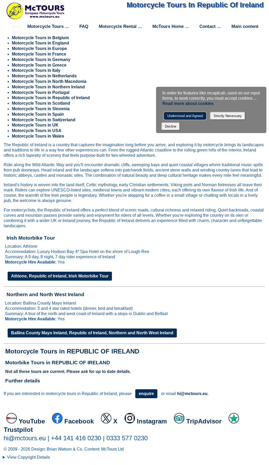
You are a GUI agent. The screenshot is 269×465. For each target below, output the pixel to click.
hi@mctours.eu (192, 393)
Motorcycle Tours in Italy (36, 70)
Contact (207, 26)
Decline (170, 126)
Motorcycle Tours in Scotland (41, 103)
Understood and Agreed (185, 116)
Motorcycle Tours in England (40, 43)
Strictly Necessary (228, 116)
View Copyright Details (28, 457)
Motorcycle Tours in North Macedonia (49, 81)
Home (35, 10)
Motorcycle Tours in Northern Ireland (48, 87)
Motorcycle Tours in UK (35, 125)
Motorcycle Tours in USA (36, 130)
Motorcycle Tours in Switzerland (43, 120)
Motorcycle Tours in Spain (38, 114)
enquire (146, 393)
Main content (244, 26)
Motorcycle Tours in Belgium (40, 38)
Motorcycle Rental (118, 26)
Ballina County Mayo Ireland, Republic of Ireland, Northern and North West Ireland (92, 333)
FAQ (83, 26)
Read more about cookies (188, 103)
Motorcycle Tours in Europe (39, 48)
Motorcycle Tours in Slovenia (41, 109)
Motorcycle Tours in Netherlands (44, 76)
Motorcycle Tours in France (39, 54)
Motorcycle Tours (45, 26)
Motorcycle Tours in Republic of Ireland (51, 97)
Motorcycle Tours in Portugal (40, 92)
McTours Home (168, 26)
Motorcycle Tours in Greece (39, 65)
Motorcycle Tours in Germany (41, 59)
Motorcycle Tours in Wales (38, 136)
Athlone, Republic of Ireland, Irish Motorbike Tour (59, 276)
